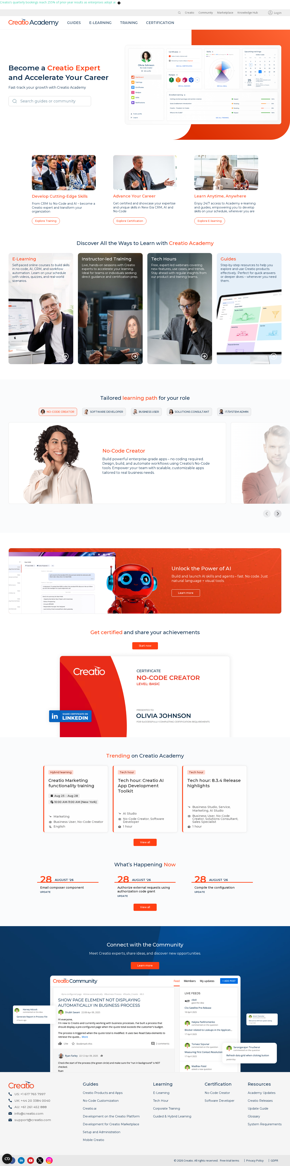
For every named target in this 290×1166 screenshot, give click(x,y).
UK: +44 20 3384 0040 (32, 1101)
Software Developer (219, 1101)
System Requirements (265, 1124)
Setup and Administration (101, 1132)
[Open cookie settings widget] (7, 1159)
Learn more (185, 592)
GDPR (274, 1160)
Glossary (254, 1116)
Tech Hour (160, 1101)
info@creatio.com (28, 1113)
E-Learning (161, 1093)
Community (205, 12)
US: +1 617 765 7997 (29, 1094)
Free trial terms (229, 1160)
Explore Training (45, 220)
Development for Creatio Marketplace (111, 1124)
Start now (145, 645)
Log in (278, 13)
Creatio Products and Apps (102, 1093)
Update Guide (258, 1108)
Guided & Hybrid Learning (172, 1116)
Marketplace (225, 12)
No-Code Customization (101, 1101)
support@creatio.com (32, 1120)
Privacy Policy (255, 1160)
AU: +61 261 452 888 (30, 1107)
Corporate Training (166, 1108)
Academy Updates (261, 1093)
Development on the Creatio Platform (111, 1116)
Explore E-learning (210, 220)
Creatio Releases (260, 1101)
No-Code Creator (217, 1093)
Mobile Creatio (93, 1140)
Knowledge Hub (248, 12)
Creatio (189, 12)
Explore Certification (130, 220)
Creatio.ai (89, 1108)
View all (145, 842)
